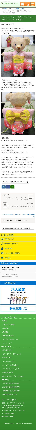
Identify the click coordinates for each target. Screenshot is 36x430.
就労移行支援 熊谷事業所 (11, 383)
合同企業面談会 (7, 372)
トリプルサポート (8, 361)
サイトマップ (7, 343)
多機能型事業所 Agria (9, 394)
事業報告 (7, 258)
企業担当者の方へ (8, 336)
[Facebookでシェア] (8, 186)
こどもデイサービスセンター (12, 354)
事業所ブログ (9, 239)
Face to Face (6, 357)
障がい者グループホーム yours (12, 376)
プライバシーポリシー (10, 339)
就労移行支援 (7, 350)
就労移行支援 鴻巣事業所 (11, 391)
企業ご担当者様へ (10, 283)
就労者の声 (8, 248)
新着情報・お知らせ (11, 243)
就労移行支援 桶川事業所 (11, 387)
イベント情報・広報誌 (17, 9)
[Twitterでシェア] (4, 186)
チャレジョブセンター (10, 269)
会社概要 (5, 328)
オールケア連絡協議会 (10, 365)
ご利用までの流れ (8, 324)
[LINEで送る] (12, 186)
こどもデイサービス (10, 275)
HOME (5, 9)
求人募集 (5, 332)
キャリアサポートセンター (11, 369)
